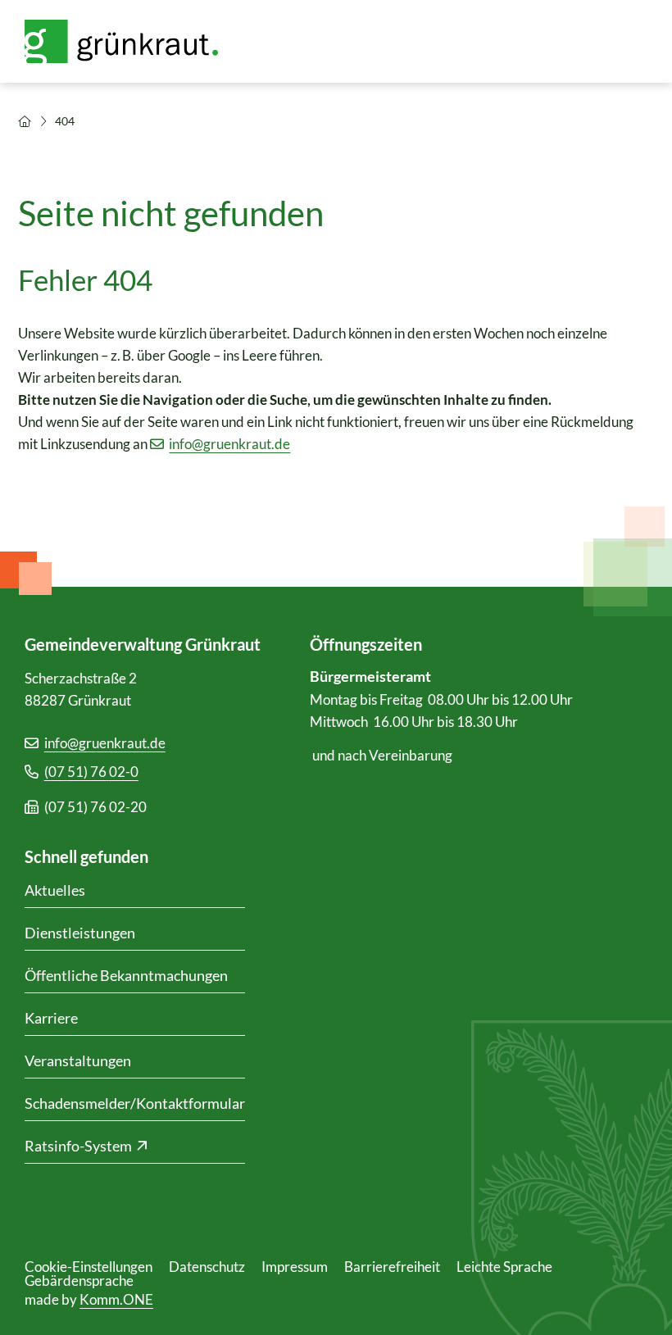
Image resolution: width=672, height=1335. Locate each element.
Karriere (51, 1018)
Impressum (294, 1266)
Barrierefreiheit (392, 1266)
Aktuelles (55, 890)
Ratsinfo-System (78, 1146)
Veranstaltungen (78, 1060)
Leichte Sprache (504, 1266)
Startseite (24, 121)
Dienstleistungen (80, 933)
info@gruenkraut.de (229, 443)
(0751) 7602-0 (91, 771)
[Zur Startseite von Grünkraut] (131, 41)
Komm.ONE (116, 1299)
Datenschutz (207, 1266)
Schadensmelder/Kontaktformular (135, 1103)
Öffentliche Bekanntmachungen (126, 975)
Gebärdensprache (79, 1280)
